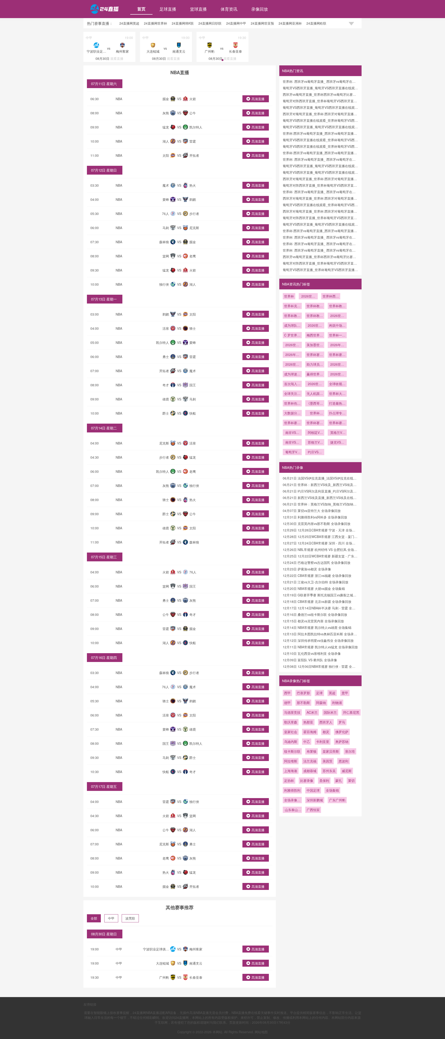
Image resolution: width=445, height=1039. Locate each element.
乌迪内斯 (290, 741)
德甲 (287, 702)
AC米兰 (312, 712)
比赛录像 (306, 780)
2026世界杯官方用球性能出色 (292, 365)
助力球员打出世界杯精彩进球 (315, 365)
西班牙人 (325, 722)
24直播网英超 (129, 23)
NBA (119, 98)
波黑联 (130, 918)
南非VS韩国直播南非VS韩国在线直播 (292, 433)
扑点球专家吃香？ (337, 413)
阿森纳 (321, 702)
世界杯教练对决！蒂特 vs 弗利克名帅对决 (315, 306)
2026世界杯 (308, 296)
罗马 (342, 722)
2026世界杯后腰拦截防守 (315, 326)
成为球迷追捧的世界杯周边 (292, 374)
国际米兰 (330, 712)
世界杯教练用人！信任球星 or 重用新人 (292, 316)
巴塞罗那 (303, 693)
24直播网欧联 (316, 23)
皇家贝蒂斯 (331, 751)
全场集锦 (332, 790)
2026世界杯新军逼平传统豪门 (315, 384)
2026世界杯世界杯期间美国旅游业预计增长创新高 (292, 345)
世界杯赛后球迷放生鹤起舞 (292, 423)
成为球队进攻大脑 (292, 326)
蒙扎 (338, 780)
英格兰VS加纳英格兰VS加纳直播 (337, 433)
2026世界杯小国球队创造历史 (337, 374)
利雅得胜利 (292, 790)
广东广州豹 (337, 800)
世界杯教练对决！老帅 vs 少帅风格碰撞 (337, 306)
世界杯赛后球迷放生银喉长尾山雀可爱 (315, 355)
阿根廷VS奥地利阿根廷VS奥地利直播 (315, 433)
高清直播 (257, 98)
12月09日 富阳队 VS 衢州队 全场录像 (310, 660)
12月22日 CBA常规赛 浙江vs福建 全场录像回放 (317, 575)
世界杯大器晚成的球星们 (337, 394)
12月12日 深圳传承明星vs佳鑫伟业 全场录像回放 (318, 640)
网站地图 (261, 1031)
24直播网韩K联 (183, 23)
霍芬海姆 (309, 731)
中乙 (306, 741)
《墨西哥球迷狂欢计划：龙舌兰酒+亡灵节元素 (315, 403)
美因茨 (327, 761)
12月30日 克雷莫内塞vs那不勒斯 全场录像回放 (316, 523)
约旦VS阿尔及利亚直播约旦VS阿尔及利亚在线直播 (315, 452)
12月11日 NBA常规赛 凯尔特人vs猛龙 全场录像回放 (320, 647)
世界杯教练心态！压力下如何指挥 (315, 316)
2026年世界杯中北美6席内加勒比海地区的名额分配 (292, 355)
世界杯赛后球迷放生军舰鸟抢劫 (337, 423)
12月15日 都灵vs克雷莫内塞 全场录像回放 (313, 621)
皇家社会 (290, 731)
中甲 (111, 918)
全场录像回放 (292, 800)
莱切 (351, 780)
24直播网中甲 (236, 23)
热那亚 (308, 722)
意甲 (345, 693)
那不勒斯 (303, 702)
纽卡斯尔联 (292, 751)
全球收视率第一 (337, 384)
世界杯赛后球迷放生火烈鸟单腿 (315, 423)
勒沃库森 (290, 722)
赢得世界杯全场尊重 (315, 374)
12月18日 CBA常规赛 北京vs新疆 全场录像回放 (317, 601)
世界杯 (289, 296)
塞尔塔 (350, 751)
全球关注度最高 (292, 394)
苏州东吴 (329, 770)
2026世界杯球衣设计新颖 (337, 365)
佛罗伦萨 (341, 731)
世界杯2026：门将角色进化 (315, 413)
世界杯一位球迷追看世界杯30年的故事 (337, 335)
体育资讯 (229, 9)
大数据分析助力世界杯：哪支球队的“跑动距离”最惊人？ (292, 413)
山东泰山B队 (292, 810)
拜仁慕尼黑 (351, 712)
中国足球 (313, 790)
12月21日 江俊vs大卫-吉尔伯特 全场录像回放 (315, 582)
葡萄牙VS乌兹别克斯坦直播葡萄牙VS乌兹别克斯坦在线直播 (292, 452)
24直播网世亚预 (262, 23)
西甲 (287, 693)
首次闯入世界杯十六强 (292, 384)
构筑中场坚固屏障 (337, 326)
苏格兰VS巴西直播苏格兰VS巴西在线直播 (315, 442)
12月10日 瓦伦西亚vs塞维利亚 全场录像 (312, 653)
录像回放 (259, 9)
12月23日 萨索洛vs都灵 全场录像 (307, 569)
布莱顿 (311, 751)
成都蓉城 (309, 770)
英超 (332, 693)
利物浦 (337, 702)
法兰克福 (309, 761)
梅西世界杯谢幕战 (315, 335)
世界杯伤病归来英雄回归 (292, 403)
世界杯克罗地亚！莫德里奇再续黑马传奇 (292, 306)
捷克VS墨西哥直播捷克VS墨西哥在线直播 (337, 442)
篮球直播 (198, 9)
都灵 (326, 731)
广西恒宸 (313, 809)
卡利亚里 (322, 741)
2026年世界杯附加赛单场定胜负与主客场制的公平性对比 (337, 345)
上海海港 (290, 770)
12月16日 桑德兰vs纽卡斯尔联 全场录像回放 (315, 614)
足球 (319, 693)
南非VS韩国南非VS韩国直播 (292, 442)
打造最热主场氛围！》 (337, 403)
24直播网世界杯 (155, 23)
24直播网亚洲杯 (290, 23)
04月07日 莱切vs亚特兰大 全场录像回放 (312, 510)
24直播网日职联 (210, 23)
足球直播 (167, 9)
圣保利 (324, 780)
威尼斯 (347, 770)
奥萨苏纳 (341, 741)
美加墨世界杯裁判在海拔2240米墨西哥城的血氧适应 (315, 345)
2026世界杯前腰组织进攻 (337, 316)
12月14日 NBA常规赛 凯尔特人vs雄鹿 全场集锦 (317, 627)
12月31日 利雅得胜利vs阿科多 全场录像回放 (315, 517)
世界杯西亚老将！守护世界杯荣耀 (331, 296)
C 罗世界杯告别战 (292, 335)
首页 (141, 9)
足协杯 (289, 780)
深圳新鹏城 (315, 800)
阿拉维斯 (290, 761)
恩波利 (343, 761)
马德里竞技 (292, 712)
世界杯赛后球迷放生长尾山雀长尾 (337, 355)
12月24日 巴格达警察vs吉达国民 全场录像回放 (316, 562)
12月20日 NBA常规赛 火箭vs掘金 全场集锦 (314, 588)
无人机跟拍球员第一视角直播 (315, 394)
